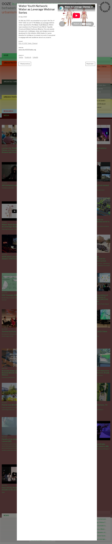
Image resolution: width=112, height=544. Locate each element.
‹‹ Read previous (25, 64)
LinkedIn (35, 57)
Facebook (28, 57)
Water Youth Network (41, 25)
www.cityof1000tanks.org (27, 49)
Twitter (21, 57)
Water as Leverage (42, 23)
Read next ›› (90, 64)
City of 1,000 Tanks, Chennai (28, 43)
